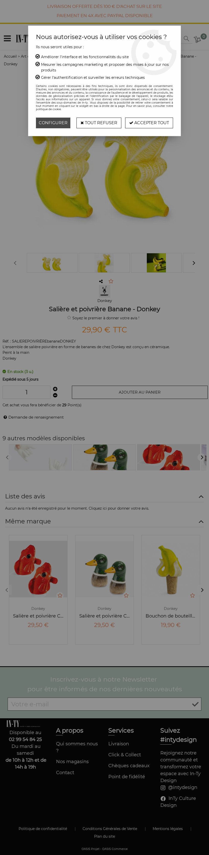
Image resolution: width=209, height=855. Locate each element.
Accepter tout (151, 122)
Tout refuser (100, 122)
